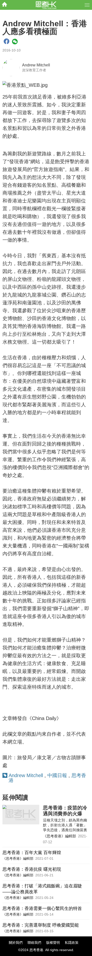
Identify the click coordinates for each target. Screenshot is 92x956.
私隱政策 (72, 942)
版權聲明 (53, 942)
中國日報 (57, 775)
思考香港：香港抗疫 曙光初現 (31, 869)
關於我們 (16, 942)
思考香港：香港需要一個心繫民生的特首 (42, 908)
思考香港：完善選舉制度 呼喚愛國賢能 (40, 925)
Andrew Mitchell (36, 65)
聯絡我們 (34, 942)
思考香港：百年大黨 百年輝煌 (31, 852)
